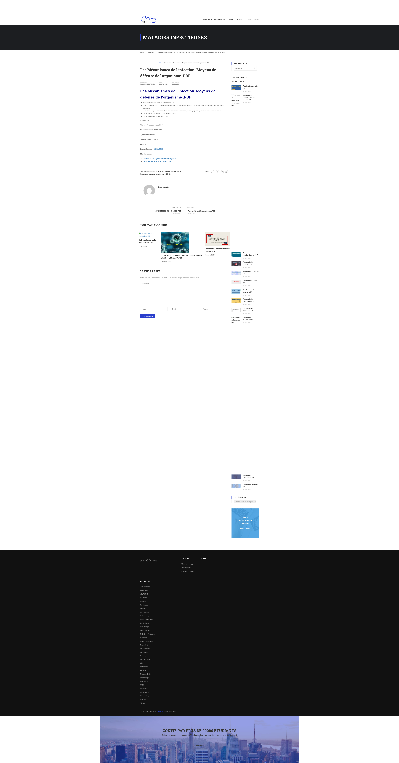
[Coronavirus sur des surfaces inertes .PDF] (217, 239)
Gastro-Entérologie (146, 619)
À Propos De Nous (187, 564)
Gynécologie (144, 623)
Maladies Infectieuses (165, 52)
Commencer (199, 746)
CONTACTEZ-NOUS (252, 19)
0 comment (175, 84)
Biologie (143, 601)
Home (142, 52)
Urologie (143, 699)
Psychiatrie (144, 681)
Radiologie (143, 689)
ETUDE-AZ (160, 712)
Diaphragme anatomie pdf (248, 309)
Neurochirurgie (145, 649)
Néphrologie (144, 645)
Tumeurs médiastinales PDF (250, 254)
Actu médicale (219, 19)
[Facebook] (212, 171)
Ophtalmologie (145, 659)
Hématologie (144, 627)
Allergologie (144, 590)
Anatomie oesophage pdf (248, 476)
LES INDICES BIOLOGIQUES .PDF (168, 211)
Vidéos (239, 19)
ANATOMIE (144, 594)
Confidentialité (186, 568)
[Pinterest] (222, 171)
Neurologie (144, 652)
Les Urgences (145, 630)
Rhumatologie (145, 696)
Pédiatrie (143, 670)
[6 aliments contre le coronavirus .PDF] (150, 235)
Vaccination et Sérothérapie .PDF (201, 211)
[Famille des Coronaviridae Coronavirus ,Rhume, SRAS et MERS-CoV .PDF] (175, 243)
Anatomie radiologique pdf (249, 318)
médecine (168, 174)
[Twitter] (217, 171)
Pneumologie (144, 678)
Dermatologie (144, 612)
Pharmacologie (145, 674)
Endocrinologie (145, 616)
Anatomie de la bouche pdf (249, 291)
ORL (141, 663)
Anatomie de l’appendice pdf (249, 300)
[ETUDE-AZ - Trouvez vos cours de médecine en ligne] (148, 20)
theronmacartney (164, 187)
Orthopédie (144, 667)
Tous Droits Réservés (147, 712)
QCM (231, 19)
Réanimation (144, 692)
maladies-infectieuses (156, 174)
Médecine (206, 19)
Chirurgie (143, 609)
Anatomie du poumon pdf (248, 263)
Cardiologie (144, 605)
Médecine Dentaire (146, 641)
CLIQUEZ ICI (158, 149)
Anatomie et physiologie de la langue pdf (249, 97)
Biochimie (143, 598)
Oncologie (143, 656)
